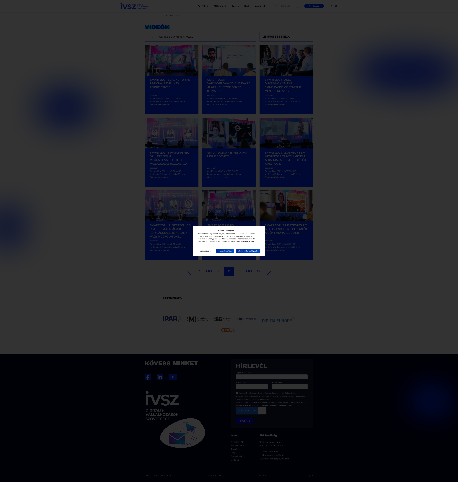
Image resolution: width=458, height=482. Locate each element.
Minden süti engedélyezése (248, 251)
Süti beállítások (205, 251)
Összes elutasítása (224, 251)
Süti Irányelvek (247, 241)
